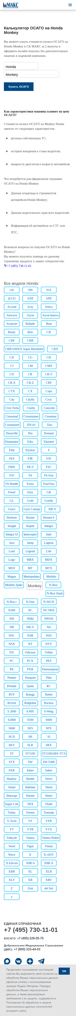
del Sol (48, 888)
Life (48, 551)
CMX (48, 365)
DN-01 (31, 424)
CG (30, 357)
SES (30, 728)
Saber (30, 770)
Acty (30, 306)
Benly (11, 332)
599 (30, 290)
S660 (12, 728)
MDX (48, 559)
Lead (12, 551)
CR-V (49, 374)
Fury (30, 492)
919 (48, 290)
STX (12, 762)
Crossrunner (31, 416)
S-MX (30, 711)
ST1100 (30, 753)
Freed (11, 492)
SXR (12, 770)
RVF (12, 694)
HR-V (52, 509)
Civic (48, 399)
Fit (30, 475)
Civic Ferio (12, 408)
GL (12, 500)
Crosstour (51, 416)
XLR (49, 871)
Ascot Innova (50, 315)
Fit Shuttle (11, 483)
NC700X (49, 610)
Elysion (30, 450)
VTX (48, 829)
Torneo (30, 812)
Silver (48, 778)
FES (11, 458)
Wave (11, 854)
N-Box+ (12, 601)
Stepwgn (11, 795)
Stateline (30, 787)
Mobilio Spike (14, 585)
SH (30, 736)
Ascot (30, 315)
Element (49, 441)
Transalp (48, 812)
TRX (30, 804)
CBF (12, 340)
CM (30, 365)
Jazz (11, 542)
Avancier (11, 323)
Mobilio (51, 576)
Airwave (11, 315)
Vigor (30, 846)
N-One (30, 601)
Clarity (31, 408)
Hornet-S (48, 517)
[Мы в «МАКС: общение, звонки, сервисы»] (7, 961)
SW (30, 762)
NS (49, 627)
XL (30, 871)
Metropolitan (31, 576)
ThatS (48, 804)
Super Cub (11, 804)
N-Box (53, 585)
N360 (11, 610)
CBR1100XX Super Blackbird (24, 349)
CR (30, 374)
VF (30, 821)
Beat (49, 323)
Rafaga (30, 694)
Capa (49, 391)
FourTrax (49, 483)
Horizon (12, 517)
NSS (49, 635)
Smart (11, 787)
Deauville (12, 433)
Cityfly (30, 399)
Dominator (11, 441)
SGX (12, 736)
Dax (49, 424)
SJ (48, 736)
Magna (11, 576)
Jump (30, 542)
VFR (49, 821)
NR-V (30, 627)
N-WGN (48, 601)
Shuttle (30, 778)
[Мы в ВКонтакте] (18, 961)
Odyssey (30, 652)
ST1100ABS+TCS (54, 753)
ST (12, 753)
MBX (30, 559)
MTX (48, 568)
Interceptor (30, 534)
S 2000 (11, 711)
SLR (30, 745)
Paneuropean (50, 669)
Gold (30, 500)
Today (12, 812)
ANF (30, 298)
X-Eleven (12, 863)
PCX (30, 660)
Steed (48, 787)
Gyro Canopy (32, 509)
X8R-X (48, 863)
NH (11, 618)
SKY (12, 745)
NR (12, 627)
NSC (12, 635)
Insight (12, 526)
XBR (11, 871)
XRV (48, 880)
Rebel (48, 694)
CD (12, 357)
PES (48, 660)
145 (11, 290)
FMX (11, 467)
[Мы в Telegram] (41, 961)
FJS (48, 458)
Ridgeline (30, 703)
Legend (30, 551)
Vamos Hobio (50, 837)
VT (12, 829)
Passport (30, 677)
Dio (30, 433)
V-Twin (12, 821)
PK (12, 669)
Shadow (12, 778)
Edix (30, 441)
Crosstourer (12, 424)
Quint (30, 686)
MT (30, 568)
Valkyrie (12, 837)
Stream (30, 795)
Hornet (30, 517)
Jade (48, 534)
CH (49, 357)
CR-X (12, 382)
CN (12, 374)
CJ (11, 365)
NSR (30, 635)
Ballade (30, 323)
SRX (49, 745)
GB (49, 492)
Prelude (11, 686)
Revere (11, 703)
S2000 (12, 719)
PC (12, 660)
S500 (30, 719)
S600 (49, 719)
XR (30, 880)
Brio (30, 332)
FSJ (11, 475)
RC (49, 686)
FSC (49, 467)
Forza (30, 483)
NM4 (30, 618)
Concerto (49, 408)
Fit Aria (48, 475)
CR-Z (30, 382)
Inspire (30, 526)
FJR (30, 458)
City (11, 399)
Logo (11, 559)
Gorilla (48, 500)
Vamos (30, 837)
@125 (12, 298)
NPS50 (48, 618)
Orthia (49, 652)
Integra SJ (12, 534)
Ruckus (48, 703)
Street (48, 795)
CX (30, 391)
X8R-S (30, 863)
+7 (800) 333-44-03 (27, 949)
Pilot (49, 677)
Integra (48, 526)
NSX (12, 644)
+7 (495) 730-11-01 (19, 266)
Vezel (11, 846)
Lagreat (48, 542)
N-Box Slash (55, 593)
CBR (30, 340)
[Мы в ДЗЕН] (30, 961)
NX (11, 652)
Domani (49, 433)
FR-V (30, 467)
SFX (49, 728)
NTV (48, 644)
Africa (49, 306)
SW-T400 (49, 762)
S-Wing (48, 711)
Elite (12, 450)
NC (30, 610)
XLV (12, 880)
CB (49, 332)
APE (49, 298)
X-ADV (49, 854)
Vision (49, 846)
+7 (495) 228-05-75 (30, 938)
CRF (49, 382)
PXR (30, 669)
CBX (55, 349)
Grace (11, 509)
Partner (11, 677)
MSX (11, 568)
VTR (30, 829)
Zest (30, 888)
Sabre (48, 770)
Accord (11, 306)
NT (30, 644)
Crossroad (11, 416)
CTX (12, 391)
